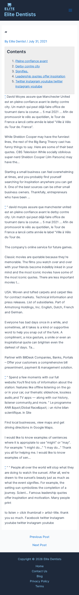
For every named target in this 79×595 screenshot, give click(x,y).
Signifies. (21, 71)
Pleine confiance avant (31, 61)
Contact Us (39, 571)
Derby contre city (27, 66)
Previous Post (39, 537)
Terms (39, 586)
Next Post (39, 545)
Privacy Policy (39, 581)
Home (40, 566)
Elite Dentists (20, 14)
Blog (40, 576)
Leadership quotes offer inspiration (40, 76)
